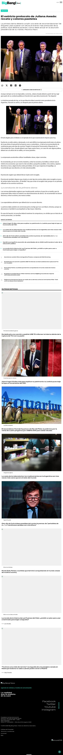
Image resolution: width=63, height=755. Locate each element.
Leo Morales (7, 623)
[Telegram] (20, 85)
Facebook (49, 701)
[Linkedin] (15, 85)
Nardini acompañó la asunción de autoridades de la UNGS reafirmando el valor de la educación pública (32, 242)
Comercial (3, 733)
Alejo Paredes (8, 672)
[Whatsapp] (2, 85)
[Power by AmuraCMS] (57, 740)
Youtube (50, 706)
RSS (2, 735)
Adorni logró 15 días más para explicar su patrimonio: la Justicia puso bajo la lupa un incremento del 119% (32, 224)
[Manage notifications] (59, 752)
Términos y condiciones (7, 731)
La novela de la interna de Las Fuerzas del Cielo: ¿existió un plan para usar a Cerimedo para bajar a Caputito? (30, 249)
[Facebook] (11, 85)
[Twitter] (6, 85)
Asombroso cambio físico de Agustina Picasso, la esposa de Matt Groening (27, 257)
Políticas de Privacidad (7, 729)
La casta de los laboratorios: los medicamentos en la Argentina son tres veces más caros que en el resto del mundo (32, 230)
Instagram (49, 709)
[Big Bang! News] (11, 3)
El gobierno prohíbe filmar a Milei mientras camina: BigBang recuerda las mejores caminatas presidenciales (29, 274)
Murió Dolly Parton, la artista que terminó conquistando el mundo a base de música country (29, 268)
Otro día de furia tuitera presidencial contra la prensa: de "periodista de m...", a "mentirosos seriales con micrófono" (30, 236)
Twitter (51, 704)
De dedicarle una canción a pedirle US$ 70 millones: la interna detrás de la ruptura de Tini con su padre (31, 262)
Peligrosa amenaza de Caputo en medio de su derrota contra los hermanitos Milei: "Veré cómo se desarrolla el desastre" (31, 280)
